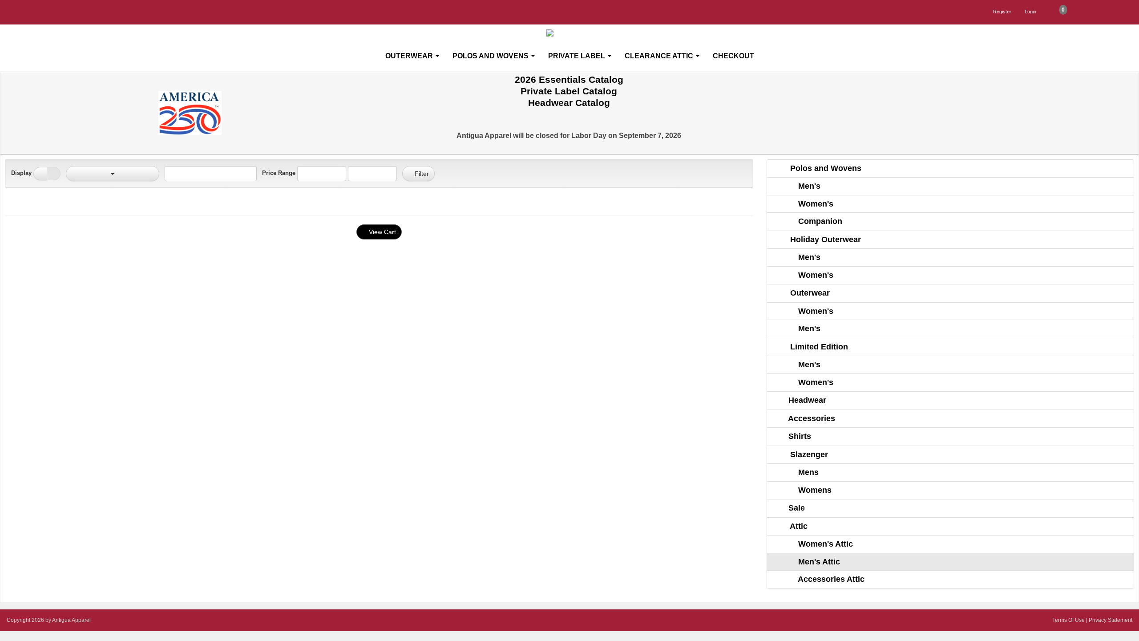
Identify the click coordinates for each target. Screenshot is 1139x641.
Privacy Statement (1110, 620)
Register (1002, 11)
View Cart (381, 231)
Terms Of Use (1068, 620)
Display (21, 173)
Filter (421, 173)
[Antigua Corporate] (573, 33)
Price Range (278, 173)
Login (1030, 11)
